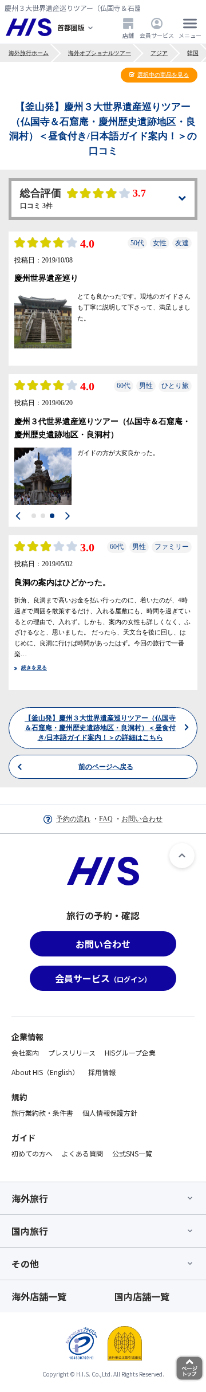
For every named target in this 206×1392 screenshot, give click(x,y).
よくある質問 (82, 1153)
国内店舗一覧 (141, 1296)
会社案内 (25, 1052)
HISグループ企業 (130, 1052)
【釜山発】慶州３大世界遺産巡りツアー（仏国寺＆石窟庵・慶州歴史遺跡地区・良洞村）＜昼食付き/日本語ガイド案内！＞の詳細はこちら (100, 1332)
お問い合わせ (142, 819)
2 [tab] (43, 515)
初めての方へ (32, 1153)
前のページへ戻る (105, 1371)
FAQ (106, 819)
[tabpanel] (43, 319)
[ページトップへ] (182, 855)
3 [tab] (52, 515)
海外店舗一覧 (38, 1296)
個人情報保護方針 (109, 1112)
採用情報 (102, 1072)
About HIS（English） (45, 1072)
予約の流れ (73, 819)
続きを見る (34, 667)
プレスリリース (72, 1052)
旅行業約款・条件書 (42, 1112)
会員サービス (157, 35)
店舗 (128, 35)
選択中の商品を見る (163, 75)
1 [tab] (34, 515)
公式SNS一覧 (132, 1153)
